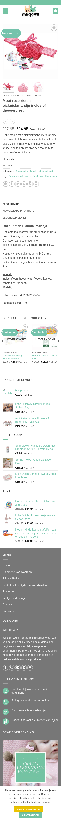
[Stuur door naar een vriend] (24, 184)
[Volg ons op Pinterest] (24, 668)
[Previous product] (12, 121)
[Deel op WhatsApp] (5, 184)
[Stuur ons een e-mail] (18, 668)
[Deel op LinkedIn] (36, 184)
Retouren (8, 591)
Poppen (27, 176)
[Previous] (8, 51)
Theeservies (51, 176)
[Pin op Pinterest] (30, 184)
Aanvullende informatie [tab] (18, 211)
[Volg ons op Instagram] (12, 668)
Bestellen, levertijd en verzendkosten (25, 585)
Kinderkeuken (22, 171)
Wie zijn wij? (10, 629)
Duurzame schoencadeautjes (29, 710)
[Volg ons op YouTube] (30, 668)
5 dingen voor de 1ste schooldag (30, 700)
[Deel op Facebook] (12, 184)
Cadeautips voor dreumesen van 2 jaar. (34, 720)
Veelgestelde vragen (15, 598)
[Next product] (5, 121)
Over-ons (8, 611)
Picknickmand (16, 176)
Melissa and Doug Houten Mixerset (12, 357)
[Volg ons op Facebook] (5, 668)
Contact (7, 604)
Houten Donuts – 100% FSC (44, 357)
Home (6, 95)
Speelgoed (47, 171)
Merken (18, 95)
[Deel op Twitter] (18, 184)
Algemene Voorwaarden (17, 572)
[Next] (53, 51)
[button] (5, 11)
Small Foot (34, 95)
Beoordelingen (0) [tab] (14, 218)
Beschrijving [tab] (11, 204)
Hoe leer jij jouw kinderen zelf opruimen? (29, 691)
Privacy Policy (11, 578)
